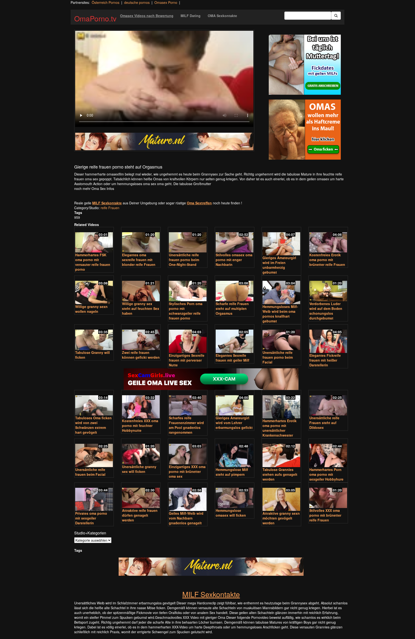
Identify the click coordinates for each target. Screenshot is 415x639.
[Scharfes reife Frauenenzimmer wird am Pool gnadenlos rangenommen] (188, 403)
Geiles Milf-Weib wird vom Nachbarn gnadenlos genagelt (186, 518)
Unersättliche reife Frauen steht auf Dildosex (324, 422)
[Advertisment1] (305, 65)
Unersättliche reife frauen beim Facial (90, 472)
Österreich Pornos (105, 2)
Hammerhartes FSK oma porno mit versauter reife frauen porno (92, 262)
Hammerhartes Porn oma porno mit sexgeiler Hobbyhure (326, 474)
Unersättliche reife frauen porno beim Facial (277, 357)
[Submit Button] (336, 16)
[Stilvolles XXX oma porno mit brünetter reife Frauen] (328, 495)
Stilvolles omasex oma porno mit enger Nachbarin (234, 259)
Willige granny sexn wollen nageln (91, 309)
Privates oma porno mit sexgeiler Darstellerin (91, 518)
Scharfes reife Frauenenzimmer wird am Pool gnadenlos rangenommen (186, 425)
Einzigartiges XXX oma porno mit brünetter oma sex (187, 471)
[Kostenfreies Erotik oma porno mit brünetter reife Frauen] (328, 240)
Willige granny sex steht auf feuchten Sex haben (140, 308)
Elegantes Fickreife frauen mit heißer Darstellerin (325, 360)
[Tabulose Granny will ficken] (94, 337)
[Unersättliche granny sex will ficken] (141, 451)
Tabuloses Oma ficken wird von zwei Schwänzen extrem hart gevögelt (93, 425)
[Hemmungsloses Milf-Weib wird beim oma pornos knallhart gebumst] (281, 290)
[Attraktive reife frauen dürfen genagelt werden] (141, 495)
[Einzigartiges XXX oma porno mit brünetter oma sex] (188, 451)
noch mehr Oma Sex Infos (94, 188)
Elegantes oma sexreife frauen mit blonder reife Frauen (138, 259)
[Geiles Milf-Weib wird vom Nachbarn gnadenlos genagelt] (188, 497)
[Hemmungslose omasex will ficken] (234, 495)
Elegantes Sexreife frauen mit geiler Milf (232, 358)
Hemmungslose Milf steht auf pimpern (232, 472)
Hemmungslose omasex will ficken (231, 513)
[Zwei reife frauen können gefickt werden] (141, 337)
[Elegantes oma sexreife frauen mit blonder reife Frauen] (141, 240)
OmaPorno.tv (95, 18)
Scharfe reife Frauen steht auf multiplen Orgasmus (232, 308)
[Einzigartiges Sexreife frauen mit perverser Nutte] (188, 339)
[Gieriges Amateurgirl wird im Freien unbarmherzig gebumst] (281, 242)
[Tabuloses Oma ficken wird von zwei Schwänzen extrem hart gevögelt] (94, 403)
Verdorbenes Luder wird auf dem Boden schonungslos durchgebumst (325, 310)
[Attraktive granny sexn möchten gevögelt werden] (281, 497)
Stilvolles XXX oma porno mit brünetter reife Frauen (325, 515)
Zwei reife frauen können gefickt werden (141, 355)
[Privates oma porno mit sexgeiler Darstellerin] (94, 497)
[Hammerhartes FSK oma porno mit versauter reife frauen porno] (94, 240)
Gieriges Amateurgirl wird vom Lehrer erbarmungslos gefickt (234, 422)
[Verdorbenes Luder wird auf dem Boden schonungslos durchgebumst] (328, 288)
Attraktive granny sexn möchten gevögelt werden (281, 518)
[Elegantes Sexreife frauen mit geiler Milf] (234, 339)
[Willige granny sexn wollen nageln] (94, 290)
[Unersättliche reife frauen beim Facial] (94, 453)
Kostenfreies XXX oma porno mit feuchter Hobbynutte (140, 425)
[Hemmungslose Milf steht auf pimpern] (234, 453)
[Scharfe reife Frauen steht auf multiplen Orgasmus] (234, 288)
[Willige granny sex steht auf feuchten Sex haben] (141, 288)
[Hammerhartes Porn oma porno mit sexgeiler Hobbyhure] (328, 453)
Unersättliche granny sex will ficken (139, 469)
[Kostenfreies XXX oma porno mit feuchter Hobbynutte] (141, 405)
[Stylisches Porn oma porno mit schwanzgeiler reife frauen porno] (188, 288)
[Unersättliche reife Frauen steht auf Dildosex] (328, 403)
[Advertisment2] (305, 130)
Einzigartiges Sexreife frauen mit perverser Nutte (186, 360)
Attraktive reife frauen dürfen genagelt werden (140, 515)
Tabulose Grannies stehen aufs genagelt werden (279, 474)
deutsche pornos (137, 2)
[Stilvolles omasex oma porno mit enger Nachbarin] (234, 240)
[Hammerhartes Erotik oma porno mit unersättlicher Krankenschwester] (281, 405)
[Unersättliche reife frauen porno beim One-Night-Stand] (188, 240)
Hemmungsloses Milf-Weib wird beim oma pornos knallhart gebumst (280, 313)
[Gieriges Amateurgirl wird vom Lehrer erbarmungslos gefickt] (234, 403)
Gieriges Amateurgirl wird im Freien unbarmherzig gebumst (279, 265)
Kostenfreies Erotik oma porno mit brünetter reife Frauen (327, 259)
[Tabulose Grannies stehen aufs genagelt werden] (281, 453)
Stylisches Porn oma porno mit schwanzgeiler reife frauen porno (185, 310)
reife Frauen (110, 207)
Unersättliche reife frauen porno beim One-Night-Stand (184, 259)
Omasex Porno (165, 2)
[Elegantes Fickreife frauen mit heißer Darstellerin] (328, 339)
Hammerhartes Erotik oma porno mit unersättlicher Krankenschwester (279, 428)
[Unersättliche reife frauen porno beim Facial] (281, 337)
